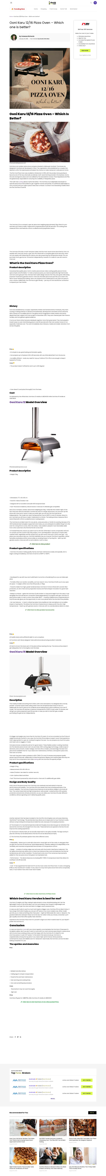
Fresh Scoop (53, 9)
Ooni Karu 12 (18, 402)
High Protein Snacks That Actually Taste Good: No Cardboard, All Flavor (22, 1167)
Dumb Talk (63, 9)
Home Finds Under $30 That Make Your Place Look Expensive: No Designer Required (82, 1139)
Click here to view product (41, 544)
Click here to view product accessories (40, 610)
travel (24, 929)
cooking (20, 182)
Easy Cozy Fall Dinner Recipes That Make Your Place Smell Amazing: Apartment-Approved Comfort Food (22, 1140)
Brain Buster (73, 9)
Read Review (46, 1079)
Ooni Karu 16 (18, 651)
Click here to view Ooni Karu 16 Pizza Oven (40, 894)
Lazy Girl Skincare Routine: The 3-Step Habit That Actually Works (82, 1167)
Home (36, 9)
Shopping (43, 9)
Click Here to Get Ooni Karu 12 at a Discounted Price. (41, 1002)
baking (36, 759)
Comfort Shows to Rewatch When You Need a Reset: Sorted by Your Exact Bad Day (52, 1167)
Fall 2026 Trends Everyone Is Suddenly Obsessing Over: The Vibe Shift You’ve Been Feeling (52, 1140)
